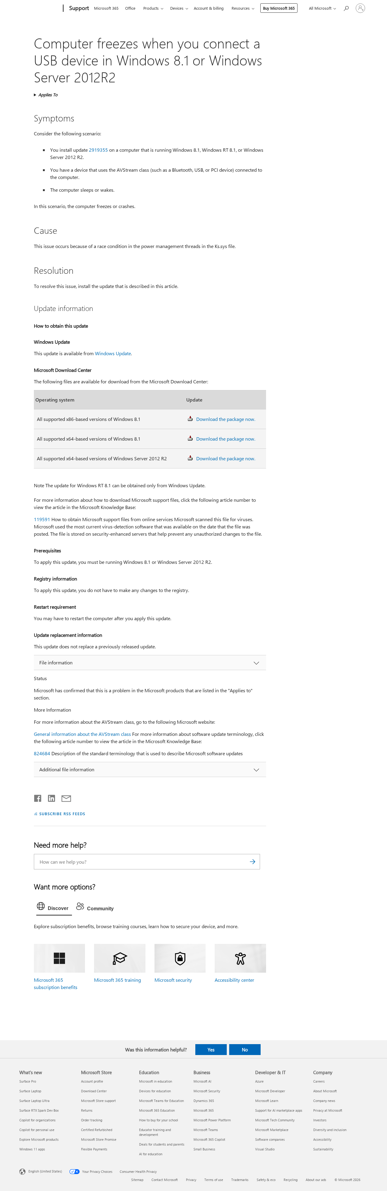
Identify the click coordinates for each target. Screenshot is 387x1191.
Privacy (191, 1179)
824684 (42, 753)
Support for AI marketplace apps (278, 1110)
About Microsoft (325, 1091)
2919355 (98, 150)
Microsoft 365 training (117, 980)
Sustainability (323, 1149)
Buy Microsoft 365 (279, 8)
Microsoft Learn (266, 1100)
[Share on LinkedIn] (49, 797)
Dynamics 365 (204, 1100)
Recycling (291, 1179)
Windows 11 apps (32, 1149)
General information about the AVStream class (82, 734)
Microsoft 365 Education (157, 1110)
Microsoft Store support (98, 1100)
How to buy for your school (158, 1120)
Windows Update (113, 353)
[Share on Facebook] (38, 797)
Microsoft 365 (106, 8)
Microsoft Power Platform (212, 1120)
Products (151, 8)
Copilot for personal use (36, 1129)
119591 (42, 519)
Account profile (92, 1081)
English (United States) (45, 1171)
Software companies (270, 1139)
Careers (319, 1081)
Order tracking (91, 1120)
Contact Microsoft (164, 1179)
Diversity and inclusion (329, 1129)
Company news (324, 1100)
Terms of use (213, 1179)
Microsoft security (173, 980)
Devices (177, 8)
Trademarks (240, 1179)
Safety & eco (266, 1179)
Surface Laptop (30, 1091)
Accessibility (322, 1139)
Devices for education (155, 1091)
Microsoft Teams (206, 1129)
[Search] (252, 861)
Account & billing (209, 8)
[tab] (54, 907)
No (245, 1050)
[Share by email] (63, 797)
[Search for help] (345, 8)
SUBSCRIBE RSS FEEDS (62, 813)
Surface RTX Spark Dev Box (39, 1110)
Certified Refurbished (96, 1129)
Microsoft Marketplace (271, 1129)
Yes (211, 1050)
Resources (241, 8)
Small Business (204, 1149)
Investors (320, 1120)
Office (130, 8)
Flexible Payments (94, 1149)
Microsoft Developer (270, 1091)
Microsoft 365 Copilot (209, 1139)
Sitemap (137, 1179)
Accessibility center (234, 980)
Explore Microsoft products (39, 1139)
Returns (87, 1110)
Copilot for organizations (37, 1120)
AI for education (150, 1154)
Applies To (47, 95)
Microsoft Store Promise (98, 1139)
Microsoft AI (202, 1081)
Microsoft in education (155, 1081)
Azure (259, 1081)
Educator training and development (155, 1132)
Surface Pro (27, 1081)
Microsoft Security (207, 1091)
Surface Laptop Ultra (34, 1100)
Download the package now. (225, 419)
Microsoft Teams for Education (161, 1100)
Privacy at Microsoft (327, 1110)
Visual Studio (265, 1149)
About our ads (316, 1179)
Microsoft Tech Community (274, 1120)
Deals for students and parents (161, 1144)
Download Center (94, 1091)
